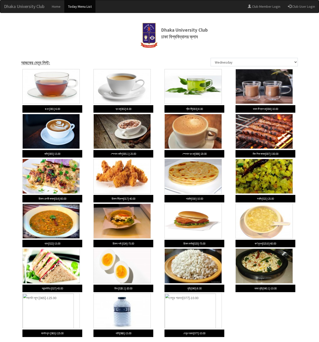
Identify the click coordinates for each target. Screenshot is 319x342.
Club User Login (303, 6)
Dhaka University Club (24, 6)
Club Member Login (265, 6)
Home (56, 6)
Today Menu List (80, 6)
